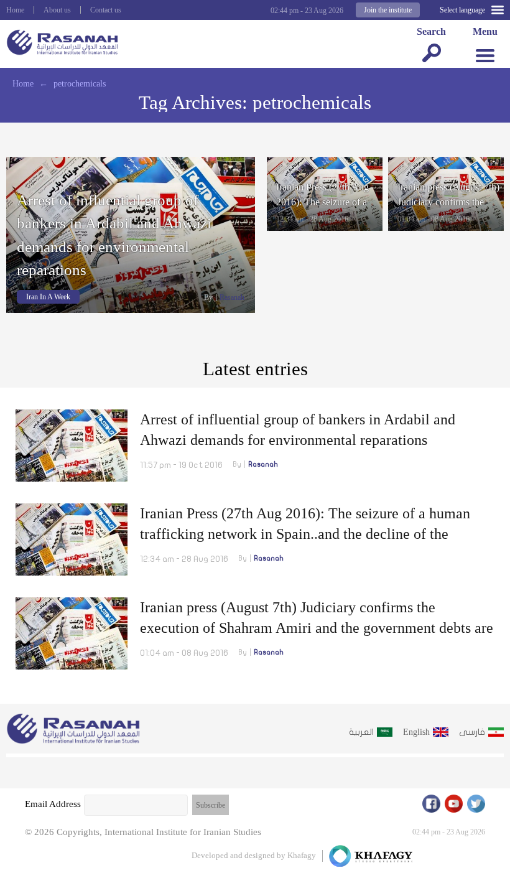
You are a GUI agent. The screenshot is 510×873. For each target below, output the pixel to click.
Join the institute (388, 10)
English (416, 732)
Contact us (105, 10)
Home (15, 10)
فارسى (472, 732)
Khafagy (301, 855)
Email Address (53, 804)
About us (57, 10)
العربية (361, 732)
